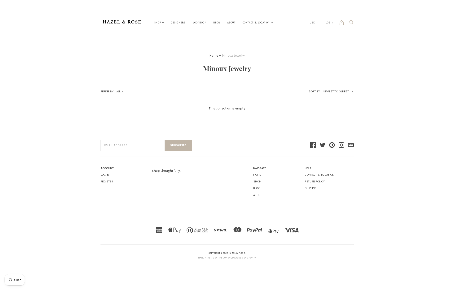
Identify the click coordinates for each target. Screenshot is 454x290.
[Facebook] (313, 145)
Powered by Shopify (244, 257)
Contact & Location (256, 22)
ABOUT (257, 195)
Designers (178, 22)
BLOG (256, 188)
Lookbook (199, 22)
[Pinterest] (332, 145)
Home (213, 56)
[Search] (351, 24)
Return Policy (315, 181)
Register (106, 181)
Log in (104, 174)
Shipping (311, 188)
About (231, 22)
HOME (257, 174)
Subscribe (178, 145)
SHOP (257, 181)
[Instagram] (341, 145)
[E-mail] (351, 145)
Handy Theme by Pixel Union (214, 257)
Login (329, 22)
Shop (157, 22)
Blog (216, 22)
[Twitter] (322, 145)
